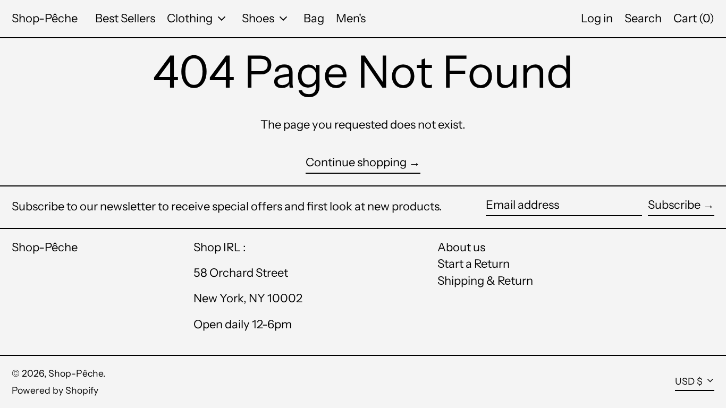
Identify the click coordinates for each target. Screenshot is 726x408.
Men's (351, 18)
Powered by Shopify (55, 390)
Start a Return (473, 264)
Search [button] (643, 18)
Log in (597, 18)
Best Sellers (125, 18)
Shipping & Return (485, 281)
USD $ (689, 381)
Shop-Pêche (45, 18)
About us (461, 247)
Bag (313, 18)
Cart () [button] (693, 18)
